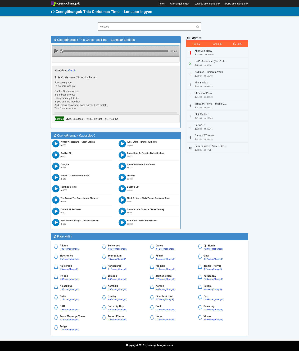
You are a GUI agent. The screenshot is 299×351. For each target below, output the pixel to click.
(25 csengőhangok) (69, 268)
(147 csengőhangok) (69, 329)
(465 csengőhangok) (165, 289)
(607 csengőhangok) (117, 299)
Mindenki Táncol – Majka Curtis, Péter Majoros (220, 103)
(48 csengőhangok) (212, 289)
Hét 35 (196, 44)
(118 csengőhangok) (165, 268)
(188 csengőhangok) (69, 248)
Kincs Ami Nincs (203, 50)
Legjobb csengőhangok (207, 3)
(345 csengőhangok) (213, 309)
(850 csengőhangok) (117, 309)
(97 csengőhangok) (165, 299)
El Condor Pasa (203, 93)
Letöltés (59, 118)
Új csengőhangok (179, 3)
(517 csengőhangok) (117, 268)
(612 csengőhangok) (165, 248)
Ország (72, 70)
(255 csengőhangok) (165, 258)
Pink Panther (202, 114)
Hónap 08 (217, 44)
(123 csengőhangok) (213, 248)
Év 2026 (237, 44)
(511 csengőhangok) (69, 319)
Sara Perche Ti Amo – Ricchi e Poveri (215, 146)
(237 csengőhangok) (117, 278)
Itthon (162, 3)
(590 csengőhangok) (69, 278)
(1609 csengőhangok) (213, 299)
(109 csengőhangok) (213, 278)
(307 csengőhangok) (213, 258)
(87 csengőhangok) (212, 268)
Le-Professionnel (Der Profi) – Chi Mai (215, 61)
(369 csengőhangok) (117, 248)
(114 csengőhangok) (69, 299)
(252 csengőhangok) (69, 258)
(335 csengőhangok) (117, 289)
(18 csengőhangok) (117, 258)
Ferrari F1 (200, 125)
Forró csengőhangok (236, 3)
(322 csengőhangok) (117, 319)
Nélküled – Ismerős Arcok (209, 72)
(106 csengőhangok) (69, 309)
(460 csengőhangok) (213, 319)
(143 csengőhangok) (69, 289)
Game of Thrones (205, 135)
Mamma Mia (201, 82)
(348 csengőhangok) (165, 309)
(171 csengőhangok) (165, 278)
